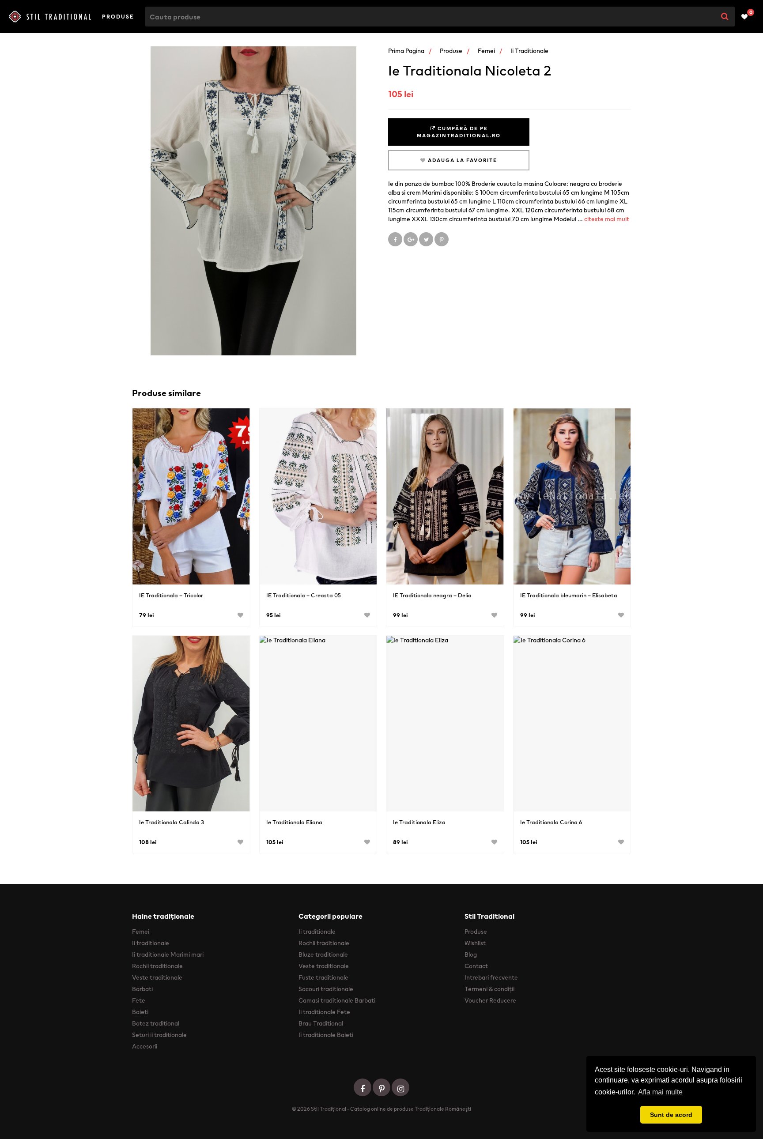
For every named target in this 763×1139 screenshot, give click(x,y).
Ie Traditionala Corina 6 (551, 822)
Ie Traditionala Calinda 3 (171, 822)
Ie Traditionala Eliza (419, 822)
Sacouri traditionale (325, 988)
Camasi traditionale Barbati (336, 1000)
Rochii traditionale (157, 966)
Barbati (142, 988)
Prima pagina (406, 50)
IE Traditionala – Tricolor (171, 595)
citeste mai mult (606, 219)
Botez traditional (155, 1023)
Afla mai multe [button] (660, 1092)
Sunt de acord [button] (671, 1114)
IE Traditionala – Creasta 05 (303, 595)
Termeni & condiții (489, 988)
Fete (138, 1000)
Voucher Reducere (490, 1000)
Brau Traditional (320, 1023)
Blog (471, 954)
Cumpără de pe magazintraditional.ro (459, 132)
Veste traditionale (157, 977)
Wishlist (475, 943)
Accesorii (144, 1046)
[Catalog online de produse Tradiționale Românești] (50, 17)
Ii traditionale (529, 50)
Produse (118, 16)
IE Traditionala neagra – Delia (432, 595)
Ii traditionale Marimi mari (168, 954)
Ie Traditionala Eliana (294, 822)
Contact (476, 966)
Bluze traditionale (323, 954)
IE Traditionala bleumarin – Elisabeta (568, 595)
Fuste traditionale (323, 977)
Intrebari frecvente (491, 977)
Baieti (140, 1011)
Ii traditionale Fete (324, 1011)
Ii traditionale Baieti (325, 1034)
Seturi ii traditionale (159, 1034)
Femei (486, 50)
